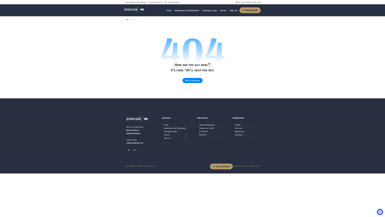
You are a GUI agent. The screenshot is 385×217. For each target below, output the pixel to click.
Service (167, 135)
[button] (128, 150)
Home (166, 125)
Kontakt (238, 125)
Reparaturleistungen (207, 125)
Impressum (239, 135)
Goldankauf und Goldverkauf (175, 128)
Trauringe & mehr (170, 132)
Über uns (167, 138)
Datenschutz (239, 132)
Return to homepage (192, 80)
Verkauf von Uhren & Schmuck (206, 129)
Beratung (202, 135)
